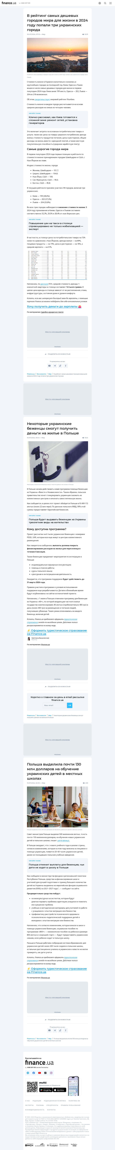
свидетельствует (42, 99)
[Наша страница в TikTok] (45, 1073)
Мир (43, 34)
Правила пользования (70, 1105)
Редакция (37, 1101)
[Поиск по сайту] (105, 3)
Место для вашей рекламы (57, 332)
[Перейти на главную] (9, 3)
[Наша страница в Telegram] (28, 1073)
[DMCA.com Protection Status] (29, 1147)
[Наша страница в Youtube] (39, 1073)
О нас (27, 1101)
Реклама (40, 1105)
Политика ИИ (74, 1101)
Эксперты (29, 1105)
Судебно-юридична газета (52, 312)
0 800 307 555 (25, 3)
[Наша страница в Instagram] (51, 1073)
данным (44, 284)
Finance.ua (30, 374)
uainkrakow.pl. (63, 840)
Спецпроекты (52, 1105)
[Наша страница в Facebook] (33, 1073)
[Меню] (110, 3)
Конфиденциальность (34, 1110)
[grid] (57, 714)
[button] (69, 705)
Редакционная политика (55, 1101)
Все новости (41, 374)
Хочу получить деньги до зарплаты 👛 (54, 306)
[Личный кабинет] (99, 3)
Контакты (51, 1110)
